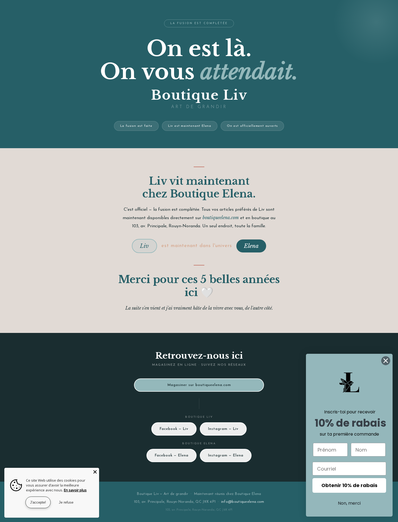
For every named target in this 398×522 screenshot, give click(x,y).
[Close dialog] (385, 360)
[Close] (95, 472)
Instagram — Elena (225, 455)
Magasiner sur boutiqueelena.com (199, 385)
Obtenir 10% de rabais (349, 485)
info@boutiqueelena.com (242, 502)
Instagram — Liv (223, 429)
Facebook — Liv (173, 429)
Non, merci (349, 503)
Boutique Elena (248, 494)
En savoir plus (75, 490)
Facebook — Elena (171, 455)
